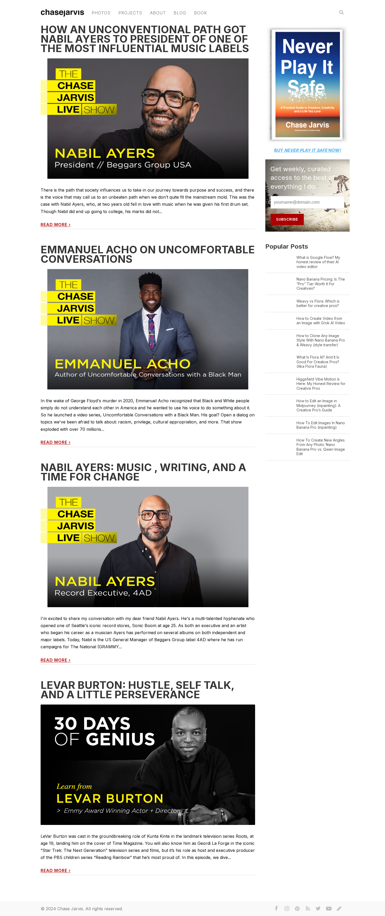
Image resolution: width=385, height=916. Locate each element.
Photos (101, 12)
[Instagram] (287, 908)
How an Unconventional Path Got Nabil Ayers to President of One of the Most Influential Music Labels (145, 39)
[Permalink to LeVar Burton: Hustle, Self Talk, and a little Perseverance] (148, 765)
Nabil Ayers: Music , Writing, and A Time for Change (143, 472)
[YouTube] (328, 908)
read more (56, 224)
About (158, 12)
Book (200, 12)
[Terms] (339, 908)
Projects (130, 12)
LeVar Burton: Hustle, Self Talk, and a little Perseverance (137, 690)
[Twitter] (318, 908)
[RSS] (307, 908)
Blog (180, 12)
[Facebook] (276, 908)
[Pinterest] (297, 908)
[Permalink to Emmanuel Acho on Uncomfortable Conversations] (148, 329)
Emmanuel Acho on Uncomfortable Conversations (148, 254)
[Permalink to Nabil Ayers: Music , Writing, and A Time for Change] (148, 547)
